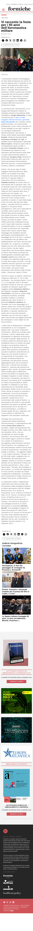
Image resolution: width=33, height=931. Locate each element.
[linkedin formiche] (13, 902)
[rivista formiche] (16, 786)
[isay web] (11, 910)
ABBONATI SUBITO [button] (16, 681)
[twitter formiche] (7, 902)
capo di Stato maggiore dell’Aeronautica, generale (15, 120)
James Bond (4, 17)
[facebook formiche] (4, 902)
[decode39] (16, 888)
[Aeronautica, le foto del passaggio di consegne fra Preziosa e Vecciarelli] (16, 556)
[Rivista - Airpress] (16, 882)
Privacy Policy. (15, 909)
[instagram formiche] (10, 902)
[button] (3, 9)
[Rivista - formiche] (16, 876)
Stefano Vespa (7, 34)
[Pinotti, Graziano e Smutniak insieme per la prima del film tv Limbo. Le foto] (16, 579)
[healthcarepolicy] (16, 893)
